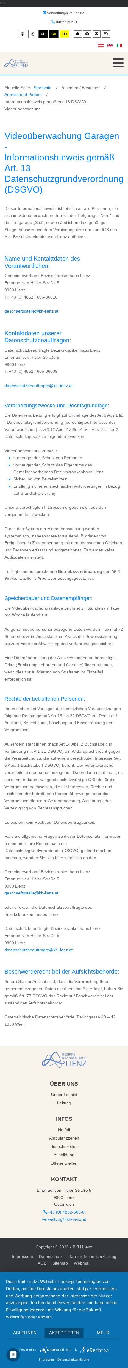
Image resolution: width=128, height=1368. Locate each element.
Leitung (64, 1102)
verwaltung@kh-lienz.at (66, 13)
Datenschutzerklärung (73, 1359)
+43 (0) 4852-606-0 (66, 1212)
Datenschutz (51, 1256)
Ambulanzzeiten (64, 1138)
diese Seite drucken (98, 122)
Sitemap (60, 1263)
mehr (103, 1332)
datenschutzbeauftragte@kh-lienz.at (38, 385)
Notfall (64, 1129)
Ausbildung (64, 1154)
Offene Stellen (64, 1163)
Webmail (82, 1263)
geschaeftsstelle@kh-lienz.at (31, 311)
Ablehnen (25, 1332)
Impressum (22, 1256)
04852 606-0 (66, 22)
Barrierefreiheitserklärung (92, 1256)
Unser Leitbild (64, 1094)
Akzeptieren (64, 1332)
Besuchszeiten (64, 1146)
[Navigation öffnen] (118, 62)
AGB (42, 1263)
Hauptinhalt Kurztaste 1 (22, 3)
